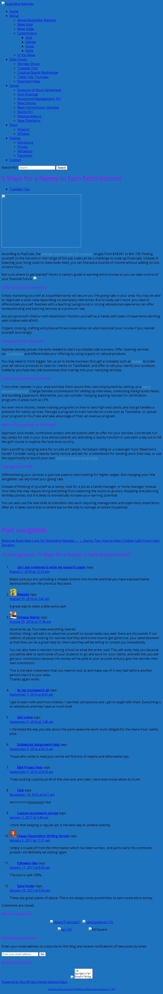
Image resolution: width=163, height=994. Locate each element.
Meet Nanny (26, 103)
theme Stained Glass (51, 982)
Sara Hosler (26, 886)
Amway (137, 361)
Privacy (22, 147)
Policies (15, 138)
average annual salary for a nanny (66, 254)
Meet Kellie (25, 29)
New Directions (28, 120)
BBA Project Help (30, 767)
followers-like (27, 863)
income (7, 515)
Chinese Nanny (28, 617)
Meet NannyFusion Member (38, 107)
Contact (15, 160)
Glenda (30, 42)
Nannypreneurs (29, 116)
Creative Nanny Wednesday (37, 72)
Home (14, 11)
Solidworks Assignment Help (38, 744)
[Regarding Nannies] (18, 4)
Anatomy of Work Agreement (39, 90)
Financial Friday (28, 81)
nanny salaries (24, 515)
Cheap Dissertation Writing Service (43, 836)
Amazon (23, 129)
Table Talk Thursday (33, 77)
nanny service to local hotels (77, 458)
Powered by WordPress (19, 982)
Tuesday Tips (27, 68)
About (14, 16)
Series (14, 85)
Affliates (23, 133)
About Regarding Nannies (36, 20)
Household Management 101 (39, 99)
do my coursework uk (33, 690)
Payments (24, 155)
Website (23, 594)
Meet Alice (25, 24)
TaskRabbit (14, 354)
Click (20, 790)
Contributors (27, 33)
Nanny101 (25, 112)
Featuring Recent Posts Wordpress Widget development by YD (81, 989)
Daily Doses (18, 59)
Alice (28, 37)
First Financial (27, 94)
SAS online (25, 717)
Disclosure (25, 142)
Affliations (25, 151)
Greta (29, 46)
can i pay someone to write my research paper (51, 567)
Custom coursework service (37, 813)
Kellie (29, 50)
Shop (13, 125)
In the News (26, 55)
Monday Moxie (28, 64)
